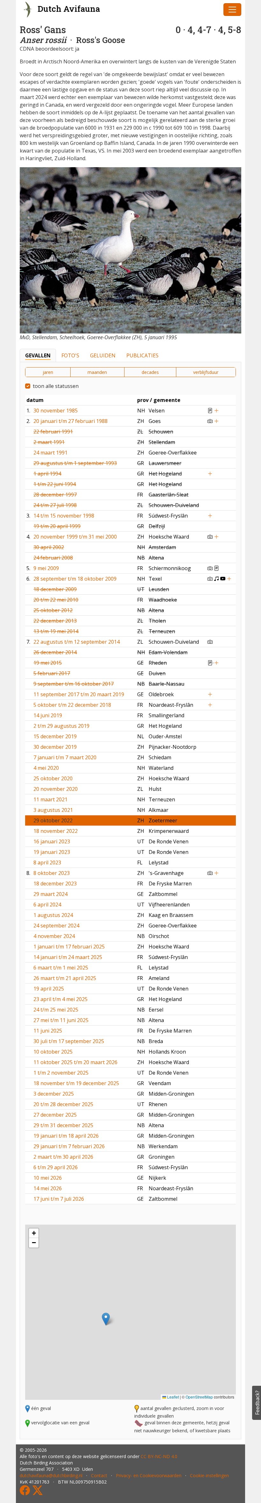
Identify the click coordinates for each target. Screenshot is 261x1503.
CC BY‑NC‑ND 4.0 (159, 1456)
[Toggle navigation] (232, 9)
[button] (106, 1319)
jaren (48, 372)
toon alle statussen (56, 386)
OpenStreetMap (199, 1396)
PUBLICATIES (142, 355)
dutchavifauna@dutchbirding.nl (51, 1475)
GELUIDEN (103, 355)
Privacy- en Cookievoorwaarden (148, 1475)
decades (150, 372)
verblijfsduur (205, 372)
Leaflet (172, 1396)
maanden (97, 372)
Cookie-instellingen (209, 1475)
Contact (99, 1475)
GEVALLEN (38, 355)
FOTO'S (70, 355)
